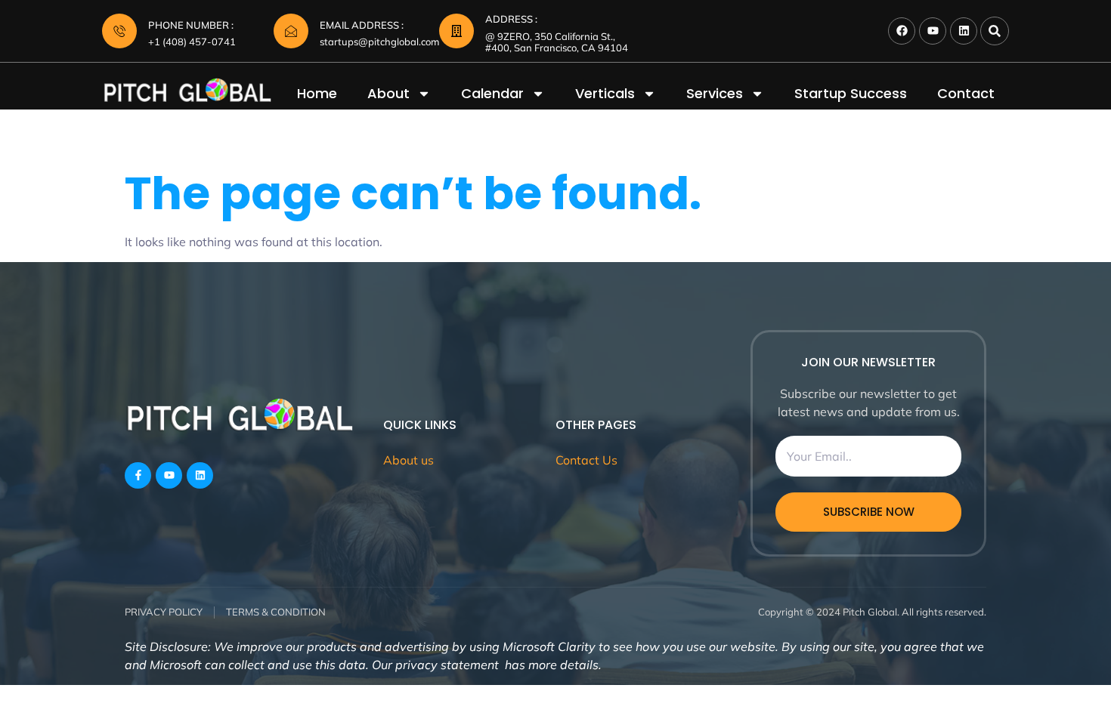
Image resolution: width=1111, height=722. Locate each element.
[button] (994, 31)
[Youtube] (932, 31)
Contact (966, 93)
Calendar (492, 93)
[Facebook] (901, 31)
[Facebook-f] (138, 475)
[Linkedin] (963, 31)
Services (714, 93)
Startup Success (850, 93)
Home (317, 93)
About (388, 93)
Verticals (605, 93)
